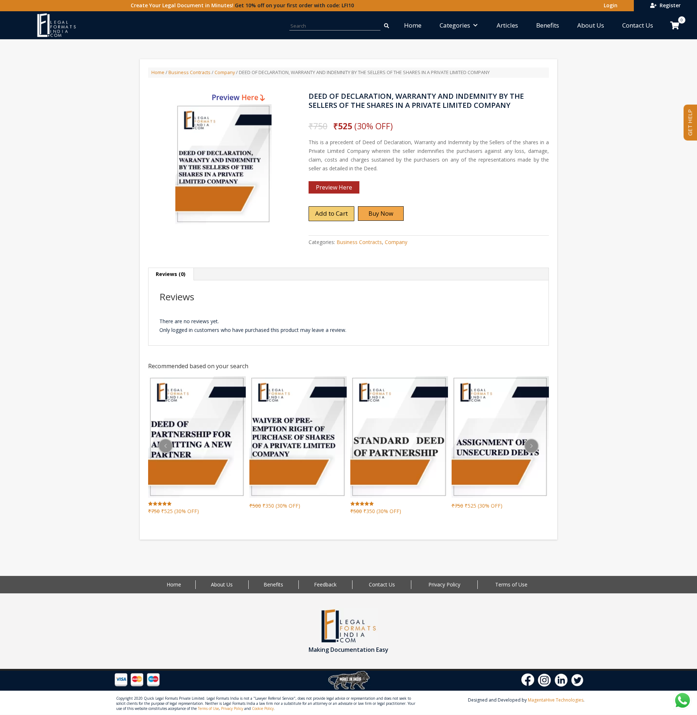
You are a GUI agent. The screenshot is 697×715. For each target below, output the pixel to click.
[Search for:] (386, 25)
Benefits (547, 25)
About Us (590, 25)
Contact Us (637, 25)
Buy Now (380, 214)
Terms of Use (511, 584)
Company (225, 72)
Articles (507, 25)
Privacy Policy (444, 584)
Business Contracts (189, 72)
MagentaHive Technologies (555, 700)
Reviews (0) (171, 274)
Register (669, 5)
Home (412, 25)
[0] (674, 25)
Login (609, 5)
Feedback (325, 584)
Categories (455, 25)
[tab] (171, 274)
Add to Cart (331, 213)
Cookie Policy (263, 708)
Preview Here (334, 187)
